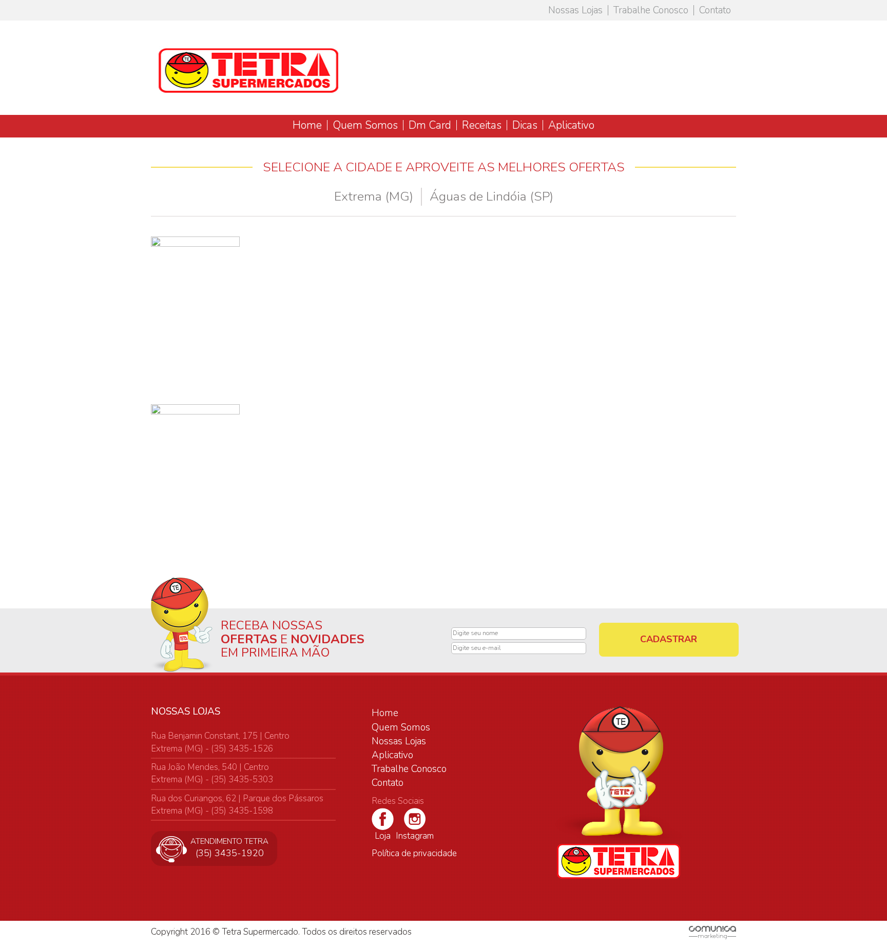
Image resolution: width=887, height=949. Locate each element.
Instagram (415, 836)
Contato (715, 10)
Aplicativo (571, 125)
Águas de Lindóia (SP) (491, 196)
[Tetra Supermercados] (248, 69)
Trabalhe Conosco (650, 10)
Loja (383, 836)
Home (307, 125)
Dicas (524, 125)
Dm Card (430, 125)
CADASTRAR (668, 639)
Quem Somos (365, 125)
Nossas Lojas (575, 10)
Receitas (482, 125)
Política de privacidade (414, 853)
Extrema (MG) (373, 196)
